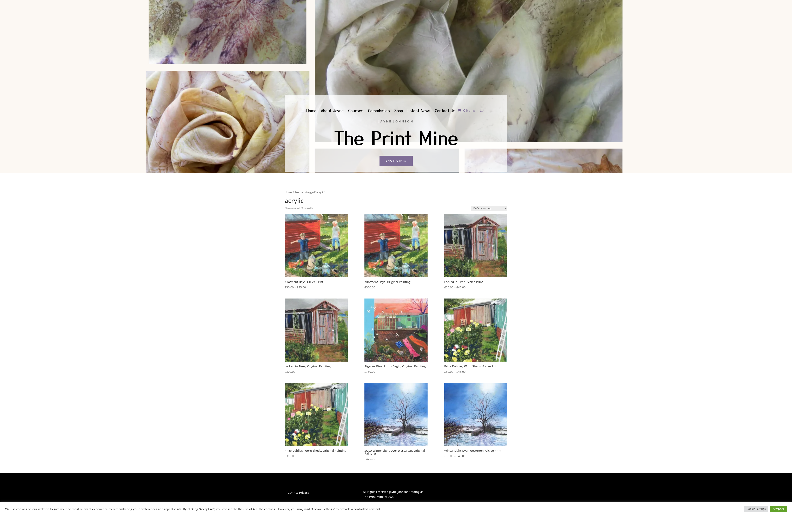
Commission (379, 111)
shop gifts (396, 160)
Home (311, 111)
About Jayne (332, 111)
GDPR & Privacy (298, 493)
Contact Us (445, 111)
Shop (398, 111)
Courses (355, 111)
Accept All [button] (778, 509)
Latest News (419, 111)
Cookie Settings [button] (756, 509)
